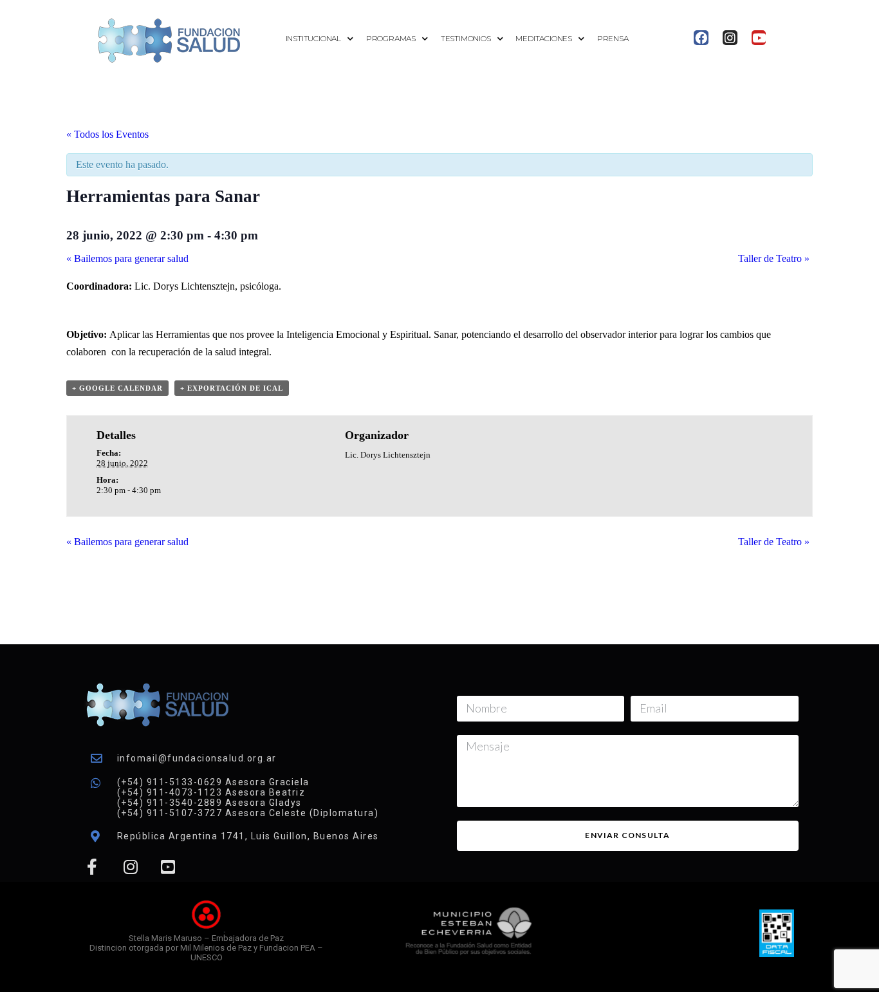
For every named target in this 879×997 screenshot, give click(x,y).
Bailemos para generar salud (127, 258)
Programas (391, 38)
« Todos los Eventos (107, 134)
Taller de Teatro (774, 258)
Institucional (313, 38)
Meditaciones (543, 38)
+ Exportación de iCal (231, 388)
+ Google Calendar (117, 388)
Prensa (613, 38)
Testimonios (466, 38)
